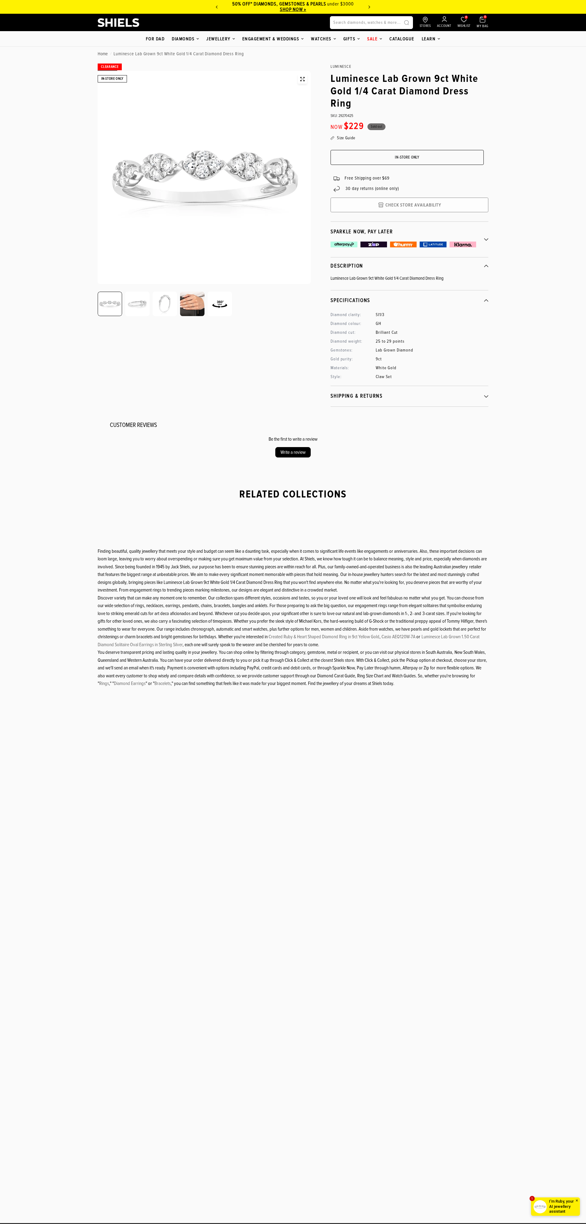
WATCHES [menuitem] (321, 39)
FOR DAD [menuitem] (155, 39)
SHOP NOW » (293, 9)
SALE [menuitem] (372, 39)
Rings (104, 683)
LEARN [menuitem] (429, 39)
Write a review (293, 452)
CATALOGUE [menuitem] (401, 39)
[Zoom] (302, 79)
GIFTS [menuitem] (349, 39)
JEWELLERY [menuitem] (218, 39)
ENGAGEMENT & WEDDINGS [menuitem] (270, 39)
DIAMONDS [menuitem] (183, 39)
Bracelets (162, 683)
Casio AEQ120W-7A (398, 637)
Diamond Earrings (130, 683)
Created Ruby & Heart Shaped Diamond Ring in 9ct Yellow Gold (324, 637)
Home (103, 53)
